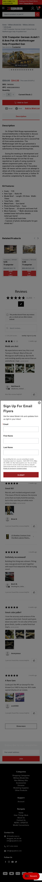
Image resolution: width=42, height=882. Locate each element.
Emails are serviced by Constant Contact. (15, 468)
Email (5, 424)
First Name (8, 436)
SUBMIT (21, 475)
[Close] (39, 402)
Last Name (8, 447)
